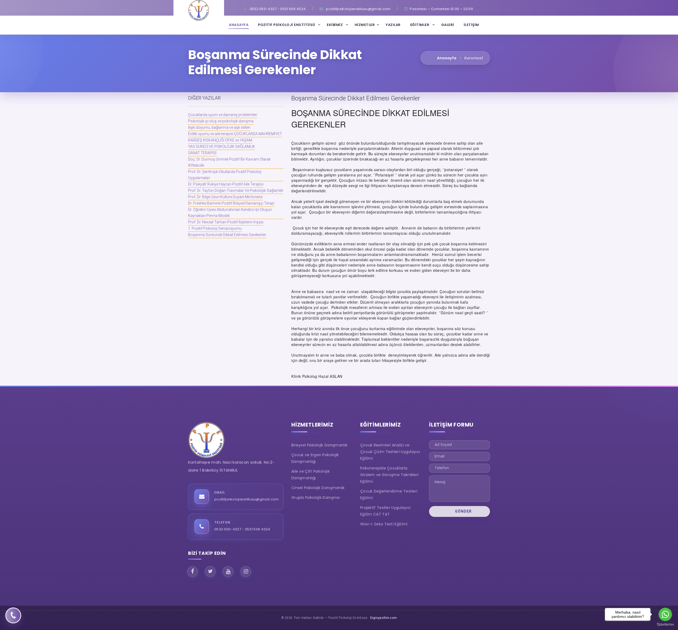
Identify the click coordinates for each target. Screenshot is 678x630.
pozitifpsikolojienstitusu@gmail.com (246, 499)
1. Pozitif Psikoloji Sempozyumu (215, 228)
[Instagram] (245, 571)
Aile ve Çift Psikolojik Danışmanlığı (310, 475)
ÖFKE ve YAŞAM (238, 140)
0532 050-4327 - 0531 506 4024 (242, 529)
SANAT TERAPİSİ (202, 153)
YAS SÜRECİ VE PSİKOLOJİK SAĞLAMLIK (221, 146)
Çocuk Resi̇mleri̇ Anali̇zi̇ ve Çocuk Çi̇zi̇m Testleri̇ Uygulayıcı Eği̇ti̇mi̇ (390, 451)
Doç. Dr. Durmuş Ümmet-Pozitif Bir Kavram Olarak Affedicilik (229, 162)
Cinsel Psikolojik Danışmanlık (318, 487)
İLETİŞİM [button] (471, 24)
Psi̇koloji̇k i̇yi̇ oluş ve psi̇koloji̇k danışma (220, 121)
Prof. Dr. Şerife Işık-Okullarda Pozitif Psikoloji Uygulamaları (224, 175)
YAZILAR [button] (393, 24)
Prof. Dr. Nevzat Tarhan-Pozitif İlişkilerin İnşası (226, 222)
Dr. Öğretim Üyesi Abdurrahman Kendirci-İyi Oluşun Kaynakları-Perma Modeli (230, 212)
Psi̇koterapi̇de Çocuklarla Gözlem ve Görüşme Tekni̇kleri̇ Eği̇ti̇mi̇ (389, 474)
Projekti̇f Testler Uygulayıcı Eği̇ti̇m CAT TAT (385, 511)
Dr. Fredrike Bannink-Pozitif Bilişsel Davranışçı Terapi (231, 203)
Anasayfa (446, 58)
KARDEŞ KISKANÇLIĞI (206, 140)
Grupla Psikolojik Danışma (315, 497)
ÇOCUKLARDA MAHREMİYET (258, 134)
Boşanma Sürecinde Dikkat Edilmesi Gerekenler (227, 235)
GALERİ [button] (447, 24)
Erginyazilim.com (383, 618)
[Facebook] (192, 571)
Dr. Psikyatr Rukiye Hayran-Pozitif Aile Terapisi (226, 184)
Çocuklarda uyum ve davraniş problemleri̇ (222, 115)
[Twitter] (210, 571)
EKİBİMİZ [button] (335, 24)
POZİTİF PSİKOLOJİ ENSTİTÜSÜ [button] (287, 24)
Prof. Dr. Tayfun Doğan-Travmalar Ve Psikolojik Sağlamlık (235, 190)
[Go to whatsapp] (665, 614)
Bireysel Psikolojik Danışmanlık (319, 445)
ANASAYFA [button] (238, 24)
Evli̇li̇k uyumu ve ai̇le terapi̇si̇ (210, 134)
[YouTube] (228, 571)
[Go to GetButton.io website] (665, 624)
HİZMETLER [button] (365, 24)
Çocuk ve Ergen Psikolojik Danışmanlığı (315, 458)
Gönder (463, 511)
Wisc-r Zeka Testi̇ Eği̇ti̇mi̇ (384, 524)
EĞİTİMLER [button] (420, 24)
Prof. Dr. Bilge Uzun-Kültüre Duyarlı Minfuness (225, 197)
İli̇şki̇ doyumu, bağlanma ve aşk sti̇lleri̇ (219, 127)
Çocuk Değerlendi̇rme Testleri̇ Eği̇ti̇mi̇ (388, 494)
